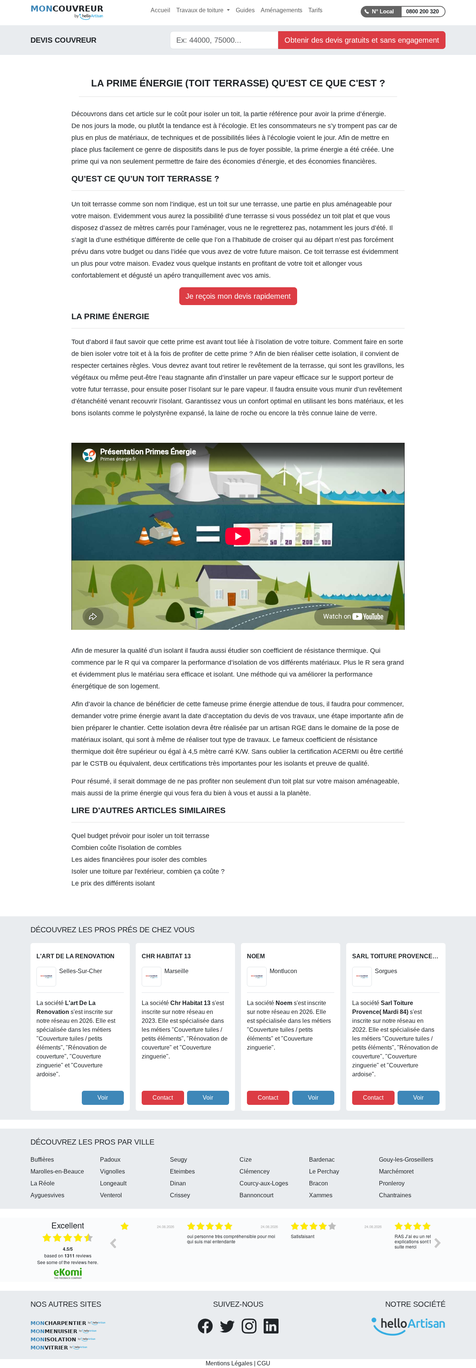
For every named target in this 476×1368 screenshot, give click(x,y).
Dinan (178, 1183)
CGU (263, 1363)
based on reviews (67, 1252)
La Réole (42, 1183)
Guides (245, 10)
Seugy (178, 1159)
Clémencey (254, 1171)
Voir (102, 1097)
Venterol (111, 1195)
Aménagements (281, 10)
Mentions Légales (229, 1363)
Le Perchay (324, 1171)
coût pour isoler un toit (207, 114)
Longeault (113, 1183)
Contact (162, 1097)
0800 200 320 (422, 11)
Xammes (320, 1195)
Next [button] (437, 1243)
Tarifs (315, 10)
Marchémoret (396, 1171)
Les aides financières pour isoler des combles (139, 859)
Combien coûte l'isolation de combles (126, 847)
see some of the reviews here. (67, 1262)
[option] (171, 1248)
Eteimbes (182, 1171)
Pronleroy (392, 1183)
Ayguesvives (47, 1195)
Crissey (180, 1195)
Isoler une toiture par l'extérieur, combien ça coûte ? (148, 871)
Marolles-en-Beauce (57, 1171)
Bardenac (322, 1159)
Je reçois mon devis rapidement (238, 296)
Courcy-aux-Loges (263, 1183)
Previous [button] (112, 1243)
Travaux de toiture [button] (200, 10)
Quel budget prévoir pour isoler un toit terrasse (140, 836)
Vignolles (112, 1171)
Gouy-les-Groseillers (406, 1159)
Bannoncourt (256, 1195)
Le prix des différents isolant (113, 883)
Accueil (160, 10)
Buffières (42, 1159)
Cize (245, 1159)
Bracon (318, 1183)
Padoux (110, 1159)
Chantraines (395, 1195)
